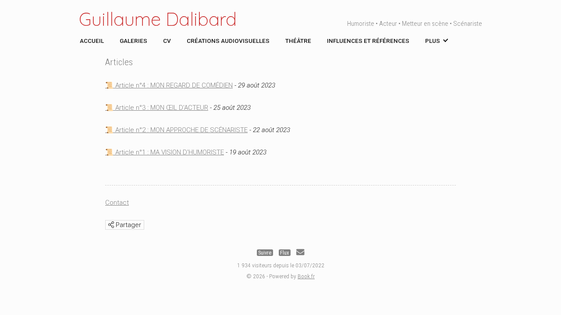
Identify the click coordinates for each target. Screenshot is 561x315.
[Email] (300, 252)
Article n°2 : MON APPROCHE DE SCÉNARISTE (181, 130)
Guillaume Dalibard (158, 19)
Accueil (92, 40)
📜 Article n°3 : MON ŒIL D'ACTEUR (156, 108)
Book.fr (306, 276)
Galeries (133, 40)
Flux (284, 252)
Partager (127, 225)
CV (167, 40)
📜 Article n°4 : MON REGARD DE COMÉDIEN (169, 85)
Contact (117, 202)
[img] (111, 224)
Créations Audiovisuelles (228, 40)
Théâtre (298, 40)
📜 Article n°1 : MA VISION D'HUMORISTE (164, 152)
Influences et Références (368, 40)
